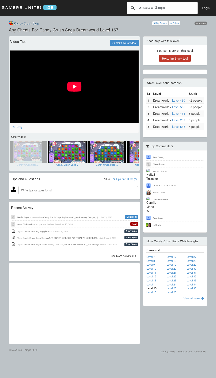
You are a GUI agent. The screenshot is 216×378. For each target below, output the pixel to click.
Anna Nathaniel (24, 224)
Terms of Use (185, 351)
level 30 (191, 268)
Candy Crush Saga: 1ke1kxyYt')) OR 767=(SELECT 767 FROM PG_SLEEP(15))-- (61, 238)
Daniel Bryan (23, 217)
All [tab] (107, 179)
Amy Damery (159, 157)
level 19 (171, 264)
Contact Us (200, 351)
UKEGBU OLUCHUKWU (165, 185)
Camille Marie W (160, 199)
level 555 (178, 107)
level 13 (151, 280)
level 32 (191, 276)
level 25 (171, 288)
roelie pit (157, 225)
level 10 (151, 268)
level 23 (171, 280)
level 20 (171, 268)
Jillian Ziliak (159, 192)
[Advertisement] (74, 303)
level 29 (191, 264)
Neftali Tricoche (160, 171)
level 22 (171, 276)
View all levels (192, 298)
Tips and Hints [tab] (126, 179)
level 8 (150, 261)
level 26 (171, 292)
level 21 (171, 272)
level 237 (178, 120)
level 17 (171, 257)
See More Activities (122, 256)
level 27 (191, 257)
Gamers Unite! (28, 8)
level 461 (178, 113)
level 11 (151, 272)
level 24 (171, 284)
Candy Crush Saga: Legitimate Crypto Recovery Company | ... (71, 217)
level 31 (191, 272)
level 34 (191, 284)
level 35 (191, 288)
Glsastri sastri (159, 164)
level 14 (151, 284)
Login (206, 8)
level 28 (191, 261)
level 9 (150, 264)
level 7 (150, 257)
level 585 (178, 126)
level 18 (171, 261)
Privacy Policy (168, 351)
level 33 (191, 280)
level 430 (178, 100)
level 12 (151, 276)
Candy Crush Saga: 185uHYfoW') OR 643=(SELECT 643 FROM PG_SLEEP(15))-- (61, 244)
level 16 (151, 292)
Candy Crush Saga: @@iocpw (36, 231)
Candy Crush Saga (26, 23)
